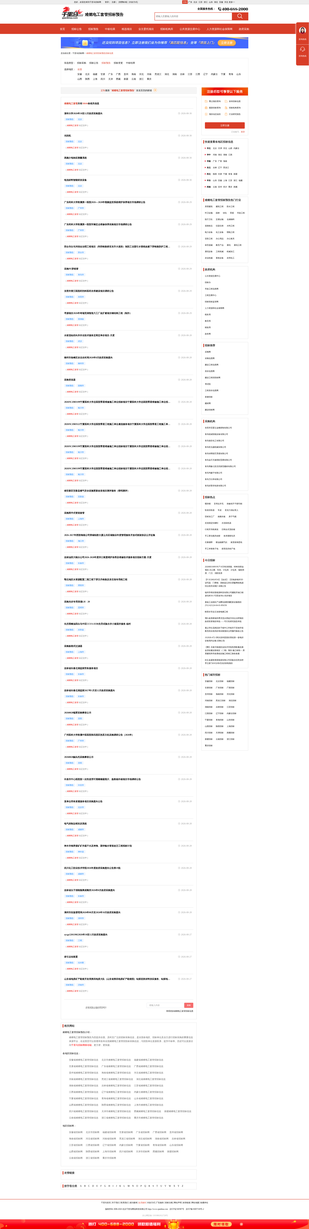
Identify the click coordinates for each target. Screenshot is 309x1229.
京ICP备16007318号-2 (195, 1209)
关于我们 (116, 1202)
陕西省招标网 (92, 1151)
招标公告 (76, 29)
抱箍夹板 (221, 516)
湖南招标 (209, 707)
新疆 (126, 79)
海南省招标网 (76, 1138)
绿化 (225, 213)
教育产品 (220, 245)
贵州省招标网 (176, 1132)
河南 (149, 74)
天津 (110, 79)
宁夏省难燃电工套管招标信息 (83, 1098)
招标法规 (169, 1202)
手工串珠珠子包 (211, 549)
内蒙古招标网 (126, 1145)
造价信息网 (210, 371)
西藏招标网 (158, 1151)
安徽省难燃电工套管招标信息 (83, 1060)
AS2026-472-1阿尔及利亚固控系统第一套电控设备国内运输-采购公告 (224, 639)
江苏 (200, 2)
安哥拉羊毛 (219, 504)
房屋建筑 (209, 206)
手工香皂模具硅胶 (212, 536)
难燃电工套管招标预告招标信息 (99, 53)
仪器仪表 (220, 226)
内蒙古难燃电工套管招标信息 (148, 1092)
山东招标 (230, 720)
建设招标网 (210, 410)
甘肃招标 (209, 688)
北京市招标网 (92, 1132)
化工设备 (220, 232)
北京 (195, 2)
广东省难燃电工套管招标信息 (116, 1066)
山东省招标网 (176, 1145)
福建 (95, 74)
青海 (231, 74)
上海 (95, 79)
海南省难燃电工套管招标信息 (116, 1073)
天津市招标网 (143, 1151)
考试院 (208, 384)
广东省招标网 (143, 1132)
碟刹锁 (208, 504)
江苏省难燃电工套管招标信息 (148, 1085)
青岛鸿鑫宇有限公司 (213, 473)
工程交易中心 (210, 295)
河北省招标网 (92, 1138)
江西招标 (209, 713)
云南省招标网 (76, 1158)
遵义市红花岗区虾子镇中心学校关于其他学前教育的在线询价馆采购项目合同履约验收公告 (224, 629)
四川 (103, 79)
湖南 (174, 74)
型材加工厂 (210, 516)
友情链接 (186, 1202)
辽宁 (205, 74)
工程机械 (220, 251)
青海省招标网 (159, 1145)
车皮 (220, 510)
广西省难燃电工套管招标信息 (148, 1066)
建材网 (208, 403)
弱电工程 (230, 232)
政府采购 (244, 29)
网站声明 (178, 1202)
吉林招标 (220, 707)
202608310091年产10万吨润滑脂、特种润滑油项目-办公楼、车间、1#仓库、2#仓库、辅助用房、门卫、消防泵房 (224, 570)
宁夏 (223, 74)
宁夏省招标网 (143, 1145)
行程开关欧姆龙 (211, 529)
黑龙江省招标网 (127, 1138)
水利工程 (230, 226)
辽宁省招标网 (109, 1145)
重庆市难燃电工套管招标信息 (148, 1118)
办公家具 (230, 239)
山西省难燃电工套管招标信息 (83, 1105)
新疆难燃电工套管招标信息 (177, 1111)
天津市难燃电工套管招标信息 (116, 1111)
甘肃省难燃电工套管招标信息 (83, 1066)
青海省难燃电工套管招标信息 (116, 1098)
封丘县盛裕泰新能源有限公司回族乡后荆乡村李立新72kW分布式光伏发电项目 (224, 661)
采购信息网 (210, 358)
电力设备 (209, 232)
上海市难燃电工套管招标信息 (148, 1105)
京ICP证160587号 (176, 1209)
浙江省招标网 (92, 1158)
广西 (118, 74)
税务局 (208, 314)
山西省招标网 (76, 1151)
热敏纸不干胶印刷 (234, 504)
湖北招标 (232, 700)
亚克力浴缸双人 (231, 510)
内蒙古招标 (231, 713)
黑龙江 (158, 74)
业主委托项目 (146, 29)
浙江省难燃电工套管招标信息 (116, 1118)
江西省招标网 (92, 1145)
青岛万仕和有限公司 (213, 479)
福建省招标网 (109, 1132)
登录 (243, 132)
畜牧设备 (220, 258)
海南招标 (220, 694)
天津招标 (220, 733)
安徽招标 (209, 681)
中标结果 (110, 29)
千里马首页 (106, 1202)
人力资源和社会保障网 (219, 29)
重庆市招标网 (109, 1158)
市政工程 (241, 213)
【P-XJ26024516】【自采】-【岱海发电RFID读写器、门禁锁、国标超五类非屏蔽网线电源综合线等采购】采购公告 (224, 582)
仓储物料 (230, 219)
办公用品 (220, 239)
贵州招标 (209, 694)
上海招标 (230, 726)
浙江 (206, 2)
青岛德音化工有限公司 (214, 441)
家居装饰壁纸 (236, 542)
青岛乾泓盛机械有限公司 (215, 447)
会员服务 (142, 1202)
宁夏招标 (209, 720)
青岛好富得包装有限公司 (215, 486)
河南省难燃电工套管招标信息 (83, 1079)
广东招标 (220, 688)
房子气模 (232, 516)
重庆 (149, 79)
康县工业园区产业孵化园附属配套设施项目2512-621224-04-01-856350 (223, 603)
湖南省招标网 (162, 1138)
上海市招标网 (109, 1151)
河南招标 (209, 700)
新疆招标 (209, 739)
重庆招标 (209, 745)
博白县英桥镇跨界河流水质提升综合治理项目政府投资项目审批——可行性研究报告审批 (224, 620)
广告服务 (160, 1202)
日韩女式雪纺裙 (228, 529)
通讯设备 (209, 251)
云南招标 (220, 739)
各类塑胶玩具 (229, 536)
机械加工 (230, 251)
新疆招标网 (172, 1151)
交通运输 (220, 219)
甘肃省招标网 (126, 1132)
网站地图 (195, 1202)
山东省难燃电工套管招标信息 (148, 1098)
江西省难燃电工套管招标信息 (83, 1092)
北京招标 (220, 681)
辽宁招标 (220, 713)
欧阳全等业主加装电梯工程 (216, 612)
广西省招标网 (159, 1132)
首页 (62, 29)
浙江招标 (230, 739)
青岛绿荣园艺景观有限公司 (216, 453)
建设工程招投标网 (212, 377)
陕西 (87, 79)
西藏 (118, 79)
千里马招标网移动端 (81, 1045)
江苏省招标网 (76, 1145)
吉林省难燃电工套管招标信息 (116, 1085)
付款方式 (151, 1202)
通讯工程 (238, 245)
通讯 (229, 245)
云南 (133, 79)
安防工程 (209, 239)
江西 (198, 74)
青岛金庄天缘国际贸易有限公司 (218, 460)
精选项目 (127, 29)
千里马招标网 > (79, 53)
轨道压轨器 (210, 510)
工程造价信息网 (211, 390)
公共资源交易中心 (190, 29)
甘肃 (103, 74)
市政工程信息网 (211, 289)
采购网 (208, 352)
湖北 (216, 2)
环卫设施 (209, 213)
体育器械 (209, 245)
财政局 (208, 327)
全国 (79, 69)
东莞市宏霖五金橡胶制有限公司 (218, 428)
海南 (133, 74)
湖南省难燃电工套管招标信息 (83, 1085)
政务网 (208, 334)
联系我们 (124, 1202)
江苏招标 (230, 707)
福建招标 (230, 681)
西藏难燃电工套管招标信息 (147, 1111)
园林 (218, 213)
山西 (79, 79)
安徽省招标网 (76, 1132)
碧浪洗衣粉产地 (228, 549)
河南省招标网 (109, 1138)
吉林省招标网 (178, 1138)
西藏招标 (230, 733)
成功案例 (133, 1202)
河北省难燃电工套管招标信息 (148, 1073)
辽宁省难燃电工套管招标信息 (116, 1092)
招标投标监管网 (211, 302)
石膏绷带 (209, 542)
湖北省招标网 (145, 1138)
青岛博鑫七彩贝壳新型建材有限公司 (220, 466)
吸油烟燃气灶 (221, 542)
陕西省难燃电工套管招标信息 (116, 1105)
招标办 (208, 282)
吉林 (182, 74)
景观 (232, 213)
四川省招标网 (126, 1151)
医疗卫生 (209, 219)
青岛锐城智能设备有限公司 (216, 434)
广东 (190, 2)
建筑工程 (220, 206)
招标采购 (81, 63)
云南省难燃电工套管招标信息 (83, 1118)
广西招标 (230, 688)
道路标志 (209, 226)
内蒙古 (214, 74)
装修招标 (209, 397)
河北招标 (230, 694)
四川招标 (209, 733)
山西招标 (209, 726)
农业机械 (209, 258)
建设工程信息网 (211, 365)
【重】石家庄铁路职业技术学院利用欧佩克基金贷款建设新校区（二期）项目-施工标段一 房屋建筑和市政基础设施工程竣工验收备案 (225, 650)
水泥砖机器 (226, 523)
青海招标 (220, 720)
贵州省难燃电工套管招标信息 (83, 1073)
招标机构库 (166, 29)
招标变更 (118, 63)
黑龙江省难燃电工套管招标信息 (117, 1079)
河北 (226, 2)
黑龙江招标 (220, 700)
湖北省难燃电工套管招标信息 (151, 1079)
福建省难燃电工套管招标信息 (148, 1060)
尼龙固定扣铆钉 (211, 523)
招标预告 (93, 29)
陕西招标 (220, 726)
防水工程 (230, 206)
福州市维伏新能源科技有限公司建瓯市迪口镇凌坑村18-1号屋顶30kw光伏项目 (224, 594)
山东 (211, 2)
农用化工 (230, 258)
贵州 (126, 74)
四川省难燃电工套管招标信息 (83, 1111)
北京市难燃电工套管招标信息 (116, 1060)
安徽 (221, 2)
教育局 (208, 321)
